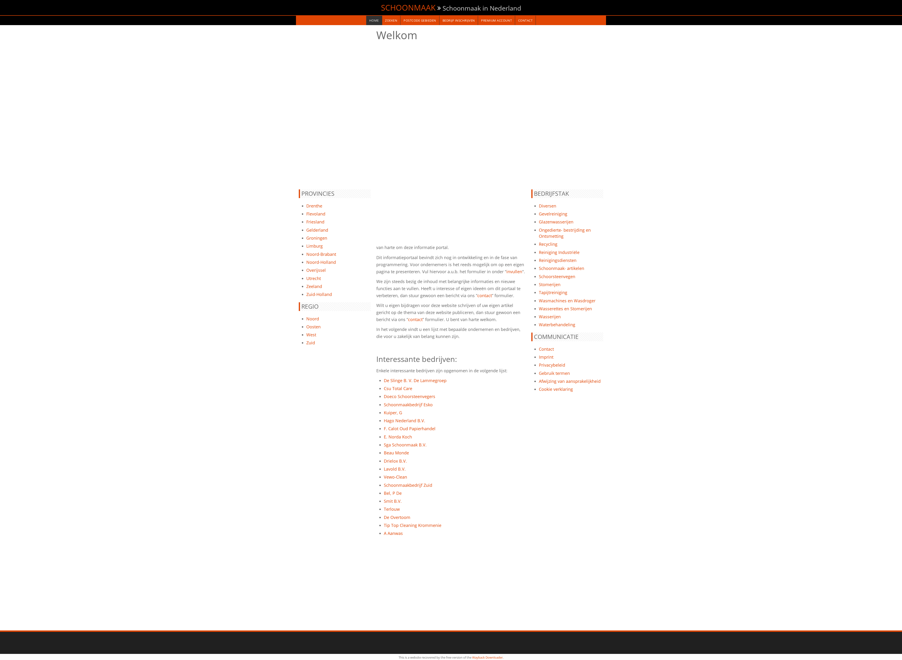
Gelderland (317, 230)
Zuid (310, 342)
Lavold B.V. (395, 469)
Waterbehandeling (557, 324)
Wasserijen (550, 316)
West (311, 335)
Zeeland (314, 286)
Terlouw (392, 509)
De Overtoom (397, 517)
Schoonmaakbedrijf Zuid (408, 485)
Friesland (315, 222)
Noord (312, 319)
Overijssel (316, 270)
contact (484, 295)
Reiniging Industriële (559, 252)
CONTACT (525, 20)
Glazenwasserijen (556, 222)
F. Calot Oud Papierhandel (409, 428)
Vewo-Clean (395, 477)
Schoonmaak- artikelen (561, 268)
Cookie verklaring (556, 389)
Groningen (316, 238)
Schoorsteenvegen (557, 276)
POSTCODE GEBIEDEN (420, 20)
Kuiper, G (393, 412)
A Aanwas (393, 533)
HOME (374, 20)
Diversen (547, 206)
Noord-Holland (321, 262)
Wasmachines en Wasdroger (567, 300)
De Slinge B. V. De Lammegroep (415, 380)
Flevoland (315, 214)
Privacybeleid (552, 365)
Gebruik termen (554, 373)
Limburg (314, 246)
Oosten (313, 327)
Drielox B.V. (395, 461)
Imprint (546, 357)
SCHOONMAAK (408, 7)
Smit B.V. (393, 501)
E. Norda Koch (398, 437)
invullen (514, 271)
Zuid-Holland (319, 294)
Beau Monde (396, 453)
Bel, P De (393, 493)
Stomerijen (549, 284)
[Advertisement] (335, 107)
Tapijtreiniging (553, 292)
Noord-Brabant (321, 254)
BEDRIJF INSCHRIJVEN (459, 20)
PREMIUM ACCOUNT (496, 20)
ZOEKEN (391, 20)
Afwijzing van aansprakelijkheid (570, 381)
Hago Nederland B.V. (404, 420)
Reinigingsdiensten (557, 260)
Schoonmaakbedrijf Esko (408, 404)
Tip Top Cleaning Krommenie (412, 525)
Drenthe (314, 206)
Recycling (548, 244)
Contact (546, 349)
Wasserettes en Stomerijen (565, 308)
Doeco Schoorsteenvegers (409, 396)
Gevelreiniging (553, 214)
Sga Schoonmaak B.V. (405, 445)
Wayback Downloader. (487, 657)
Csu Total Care (398, 388)
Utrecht (313, 278)
